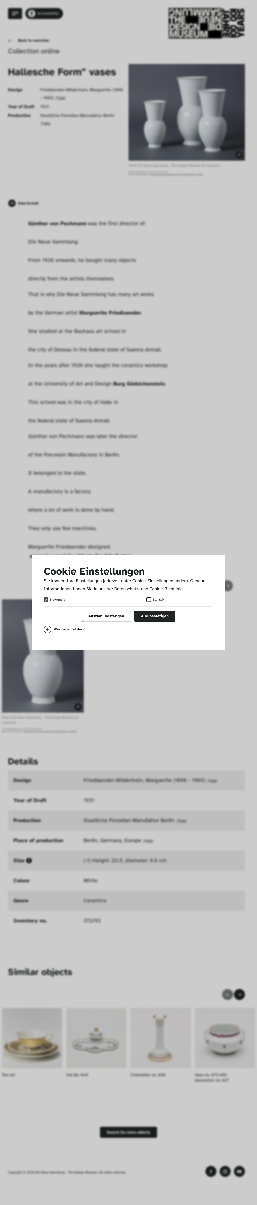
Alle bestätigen (155, 616)
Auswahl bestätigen (106, 616)
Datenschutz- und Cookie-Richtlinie (148, 588)
